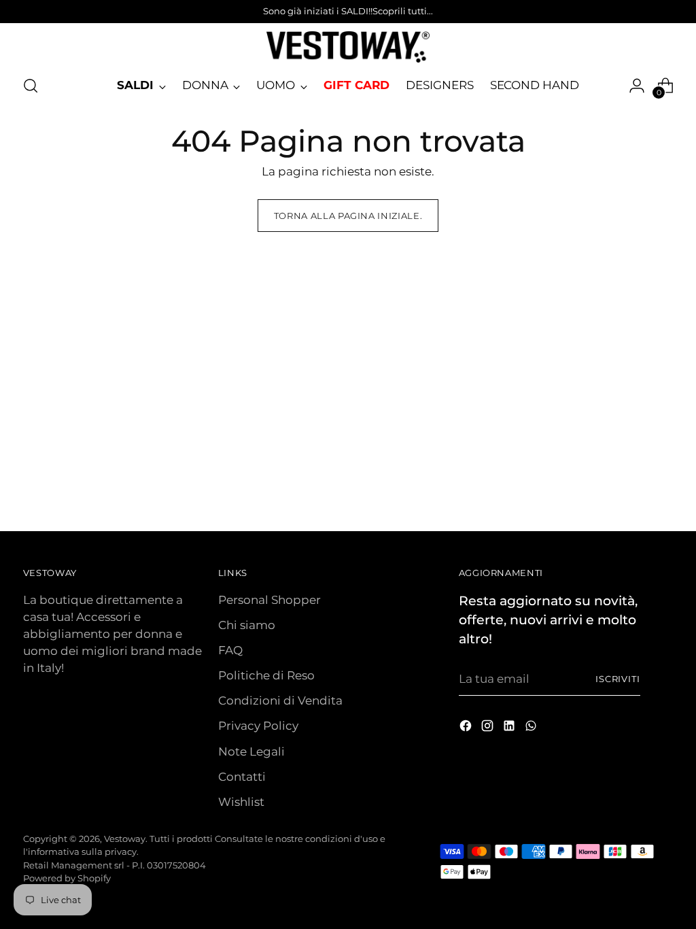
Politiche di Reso (266, 675)
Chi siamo (246, 625)
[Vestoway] (348, 47)
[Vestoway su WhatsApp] (532, 728)
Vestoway (124, 838)
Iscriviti (618, 678)
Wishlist (241, 802)
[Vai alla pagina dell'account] (636, 85)
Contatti (242, 776)
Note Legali (251, 751)
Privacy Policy (258, 725)
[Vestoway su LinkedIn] (510, 728)
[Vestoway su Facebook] (467, 728)
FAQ (230, 650)
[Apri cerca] (30, 85)
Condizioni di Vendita (280, 700)
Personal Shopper (269, 600)
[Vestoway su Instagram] (489, 728)
